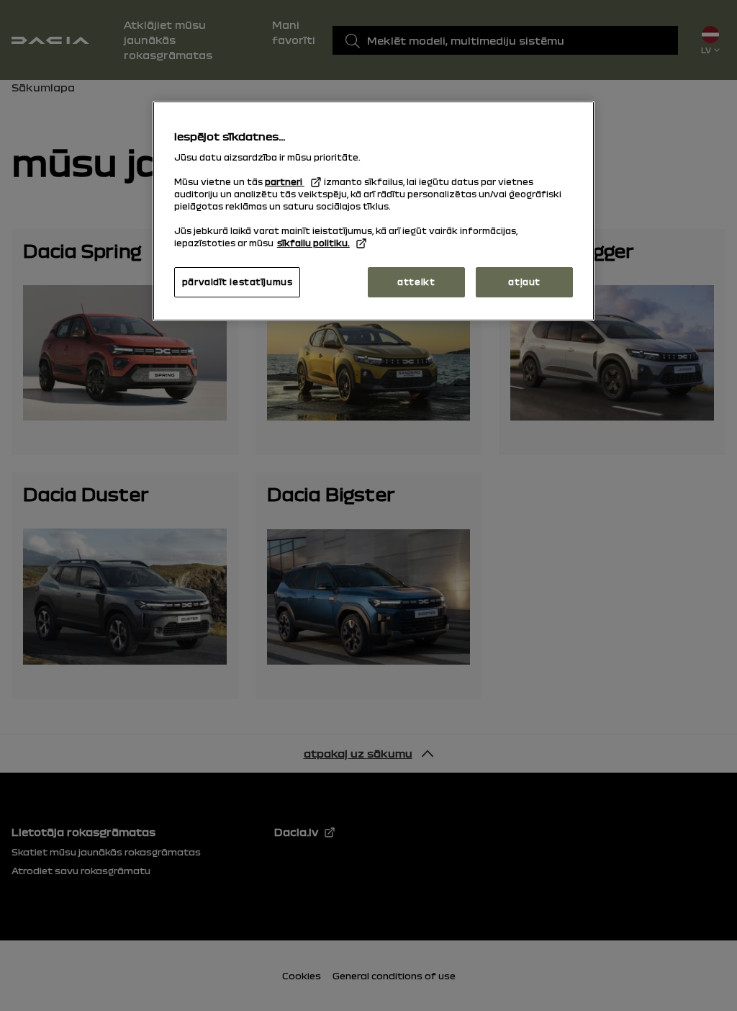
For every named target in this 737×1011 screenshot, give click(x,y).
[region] (373, 211)
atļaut (524, 282)
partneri (284, 181)
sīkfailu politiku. (313, 243)
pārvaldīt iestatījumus (237, 282)
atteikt (416, 282)
